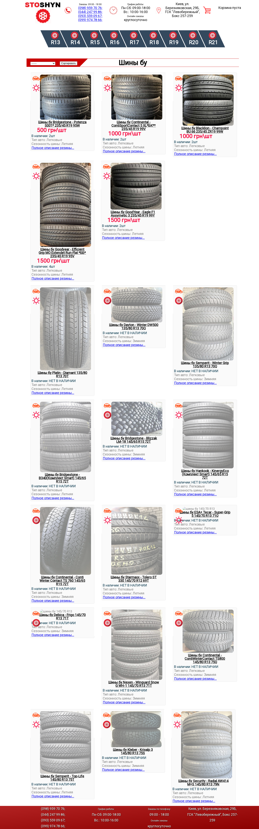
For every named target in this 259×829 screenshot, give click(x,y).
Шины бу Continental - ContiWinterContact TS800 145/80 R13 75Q (205, 658)
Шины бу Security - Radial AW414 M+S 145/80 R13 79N (203, 782)
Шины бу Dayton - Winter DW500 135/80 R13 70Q (133, 326)
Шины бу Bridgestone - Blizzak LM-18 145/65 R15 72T (133, 440)
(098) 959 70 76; (90, 8)
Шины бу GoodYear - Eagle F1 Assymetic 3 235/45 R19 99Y (133, 213)
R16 (114, 42)
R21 (213, 42)
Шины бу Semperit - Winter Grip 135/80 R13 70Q (205, 364)
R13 (55, 42)
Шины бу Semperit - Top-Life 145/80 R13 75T (62, 777)
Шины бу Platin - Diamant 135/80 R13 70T (62, 374)
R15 (95, 42)
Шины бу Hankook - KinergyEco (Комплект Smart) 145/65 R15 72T (205, 474)
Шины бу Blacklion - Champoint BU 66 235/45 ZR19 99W (205, 129)
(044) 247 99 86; (90, 12)
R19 (174, 42)
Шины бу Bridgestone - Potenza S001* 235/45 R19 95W (62, 123)
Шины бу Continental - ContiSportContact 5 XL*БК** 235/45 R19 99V (133, 125)
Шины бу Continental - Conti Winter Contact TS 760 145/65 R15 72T (62, 580)
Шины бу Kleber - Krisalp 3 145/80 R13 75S (133, 751)
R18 (154, 42)
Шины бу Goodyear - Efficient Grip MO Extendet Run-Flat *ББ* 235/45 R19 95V (62, 252)
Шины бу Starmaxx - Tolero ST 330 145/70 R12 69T (134, 579)
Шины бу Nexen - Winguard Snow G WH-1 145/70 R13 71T (133, 684)
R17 (134, 42)
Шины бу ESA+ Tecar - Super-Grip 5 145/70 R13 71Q (205, 514)
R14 (75, 42)
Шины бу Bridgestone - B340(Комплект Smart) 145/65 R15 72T (62, 478)
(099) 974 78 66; (90, 20)
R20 (193, 42)
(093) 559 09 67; (90, 16)
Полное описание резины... (52, 148)
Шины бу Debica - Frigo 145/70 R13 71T (62, 616)
